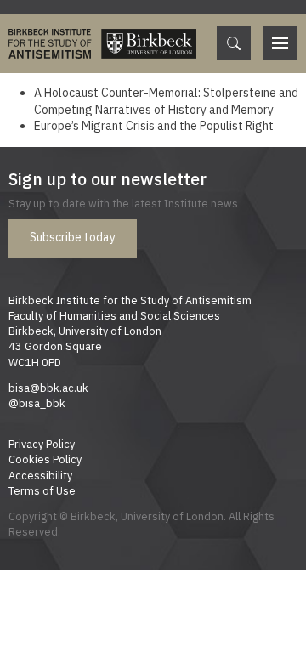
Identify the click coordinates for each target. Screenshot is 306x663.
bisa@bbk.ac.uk (48, 387)
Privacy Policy (41, 443)
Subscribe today (73, 237)
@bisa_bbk (36, 403)
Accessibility (40, 475)
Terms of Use (42, 490)
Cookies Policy (45, 459)
